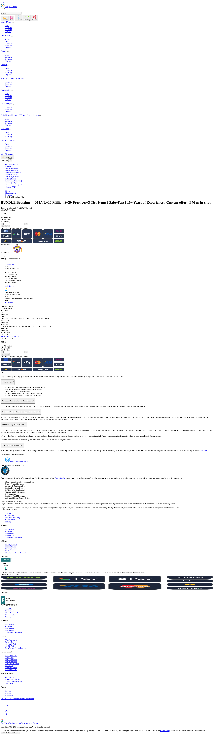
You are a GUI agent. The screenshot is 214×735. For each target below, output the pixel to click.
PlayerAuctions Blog (12, 518)
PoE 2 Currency (11, 662)
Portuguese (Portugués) (13, 181)
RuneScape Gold (11, 670)
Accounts (8, 28)
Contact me (9, 302)
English (8, 166)
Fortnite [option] (3, 51)
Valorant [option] (4, 65)
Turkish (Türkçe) (11, 183)
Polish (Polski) (10, 179)
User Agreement (11, 545)
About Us (8, 514)
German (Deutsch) (11, 164)
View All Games (7, 154)
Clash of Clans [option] (6, 22)
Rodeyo (8, 691)
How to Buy (9, 533)
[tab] (4, 18)
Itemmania (9, 695)
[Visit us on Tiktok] (6, 714)
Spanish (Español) (11, 168)
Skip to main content (8, 2)
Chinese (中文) (10, 187)
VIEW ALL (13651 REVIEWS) (12, 336)
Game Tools (9, 677)
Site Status (9, 683)
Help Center (9, 529)
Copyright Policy (11, 549)
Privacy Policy (10, 547)
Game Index (9, 516)
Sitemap (8, 522)
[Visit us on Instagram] (6, 712)
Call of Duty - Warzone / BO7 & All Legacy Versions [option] (20, 115)
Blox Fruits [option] (5, 129)
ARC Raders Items (12, 664)
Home (7, 191)
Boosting (8, 30)
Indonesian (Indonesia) (13, 172)
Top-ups (8, 32)
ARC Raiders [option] (5, 35)
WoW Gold (9, 658)
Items (7, 26)
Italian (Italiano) (10, 174)
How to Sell (9, 535)
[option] (109, 164)
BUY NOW (5, 226)
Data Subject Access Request (15, 553)
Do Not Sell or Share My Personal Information (17, 699)
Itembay (8, 693)
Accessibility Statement (13, 537)
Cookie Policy (10, 551)
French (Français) (11, 170)
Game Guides (10, 520)
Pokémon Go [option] (6, 90)
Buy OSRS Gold (11, 656)
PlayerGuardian (60, 478)
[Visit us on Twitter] (7, 707)
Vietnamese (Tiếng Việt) (13, 185)
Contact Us (9, 531)
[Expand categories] (12, 22)
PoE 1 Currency (11, 660)
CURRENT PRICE (8, 210)
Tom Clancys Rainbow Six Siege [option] (13, 78)
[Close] (10, 160)
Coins (7, 39)
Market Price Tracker (12, 679)
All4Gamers (9, 264)
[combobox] (11, 13)
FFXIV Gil (9, 666)
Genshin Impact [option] (6, 103)
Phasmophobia (10, 193)
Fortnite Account (11, 668)
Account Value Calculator (14, 681)
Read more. (203, 451)
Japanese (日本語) (12, 177)
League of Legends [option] (8, 140)
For (2, 217)
